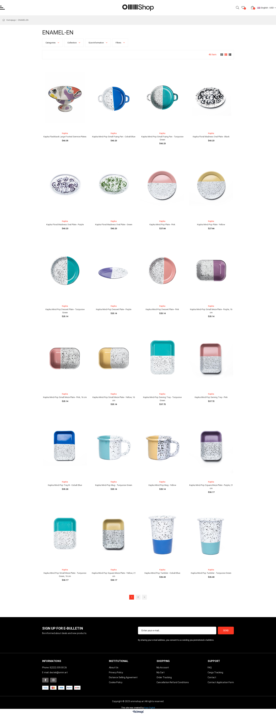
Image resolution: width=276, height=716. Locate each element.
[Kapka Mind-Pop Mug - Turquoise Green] (114, 446)
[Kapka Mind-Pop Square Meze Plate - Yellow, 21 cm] (114, 534)
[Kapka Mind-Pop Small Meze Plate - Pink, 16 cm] (65, 358)
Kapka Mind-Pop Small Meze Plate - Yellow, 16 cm (113, 399)
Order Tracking (164, 677)
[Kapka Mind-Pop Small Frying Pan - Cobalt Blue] (114, 98)
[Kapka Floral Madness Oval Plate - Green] (114, 186)
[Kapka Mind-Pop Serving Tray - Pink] (211, 358)
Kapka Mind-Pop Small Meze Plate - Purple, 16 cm (211, 311)
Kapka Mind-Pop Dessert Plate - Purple (113, 309)
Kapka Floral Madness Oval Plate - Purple (65, 224)
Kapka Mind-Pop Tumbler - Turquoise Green (211, 573)
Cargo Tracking (215, 672)
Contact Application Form (221, 682)
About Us (113, 667)
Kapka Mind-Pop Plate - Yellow (211, 224)
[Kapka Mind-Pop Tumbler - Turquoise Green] (211, 534)
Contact (212, 677)
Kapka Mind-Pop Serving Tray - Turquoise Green (162, 399)
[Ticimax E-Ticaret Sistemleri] (138, 712)
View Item (68, 124)
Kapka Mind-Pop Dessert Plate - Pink (162, 309)
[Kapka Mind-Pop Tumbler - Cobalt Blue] (162, 534)
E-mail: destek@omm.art (55, 672)
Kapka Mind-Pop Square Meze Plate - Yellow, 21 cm (114, 574)
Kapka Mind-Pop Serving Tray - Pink (211, 397)
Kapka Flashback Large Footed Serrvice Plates (64, 136)
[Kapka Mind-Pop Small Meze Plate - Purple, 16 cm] (211, 271)
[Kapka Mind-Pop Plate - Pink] (162, 186)
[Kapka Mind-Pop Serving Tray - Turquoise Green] (162, 358)
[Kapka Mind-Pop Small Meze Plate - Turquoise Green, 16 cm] (65, 534)
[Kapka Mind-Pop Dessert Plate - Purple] (114, 271)
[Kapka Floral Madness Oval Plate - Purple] (65, 186)
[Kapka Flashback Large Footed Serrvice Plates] (65, 98)
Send (226, 630)
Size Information (96, 42)
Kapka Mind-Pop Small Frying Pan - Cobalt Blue (113, 136)
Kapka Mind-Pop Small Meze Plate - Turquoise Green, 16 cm (65, 574)
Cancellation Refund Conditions (173, 682)
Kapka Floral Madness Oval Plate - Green (113, 224)
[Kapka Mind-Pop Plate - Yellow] (211, 186)
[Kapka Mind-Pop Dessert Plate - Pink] (162, 271)
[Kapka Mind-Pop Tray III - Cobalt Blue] (65, 446)
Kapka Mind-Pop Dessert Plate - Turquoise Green (65, 311)
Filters (119, 42)
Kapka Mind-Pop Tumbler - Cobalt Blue (162, 573)
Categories (51, 42)
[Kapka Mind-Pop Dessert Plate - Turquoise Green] (65, 271)
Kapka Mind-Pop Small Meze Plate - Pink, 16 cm (65, 397)
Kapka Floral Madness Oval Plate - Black (211, 136)
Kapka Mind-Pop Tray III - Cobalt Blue (65, 485)
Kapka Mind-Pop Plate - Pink (162, 224)
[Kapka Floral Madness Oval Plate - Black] (211, 98)
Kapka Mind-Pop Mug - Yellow (162, 485)
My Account (163, 667)
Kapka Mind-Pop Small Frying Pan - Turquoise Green (162, 138)
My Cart (161, 672)
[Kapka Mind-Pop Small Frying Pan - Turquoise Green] (162, 98)
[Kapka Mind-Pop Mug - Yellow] (162, 446)
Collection (72, 42)
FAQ (210, 667)
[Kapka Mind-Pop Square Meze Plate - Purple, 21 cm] (211, 446)
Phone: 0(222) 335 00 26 (54, 667)
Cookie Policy (115, 682)
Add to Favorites (61, 124)
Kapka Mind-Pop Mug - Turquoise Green (113, 485)
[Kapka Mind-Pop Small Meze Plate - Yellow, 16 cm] (114, 358)
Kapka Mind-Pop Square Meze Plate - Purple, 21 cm (211, 487)
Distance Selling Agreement (123, 677)
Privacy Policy (116, 672)
